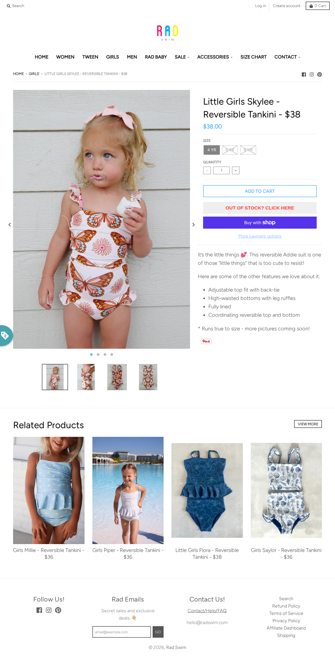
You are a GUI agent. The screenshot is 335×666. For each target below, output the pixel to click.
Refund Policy (286, 606)
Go (158, 632)
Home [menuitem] (41, 57)
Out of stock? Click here (260, 208)
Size (207, 140)
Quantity (212, 162)
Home (18, 74)
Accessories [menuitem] (213, 57)
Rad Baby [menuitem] (156, 57)
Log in (260, 5)
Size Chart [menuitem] (254, 57)
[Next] (193, 224)
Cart (320, 5)
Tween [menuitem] (90, 57)
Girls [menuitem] (112, 57)
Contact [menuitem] (286, 57)
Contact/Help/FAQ (207, 610)
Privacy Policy (286, 620)
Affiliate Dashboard (286, 628)
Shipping (286, 635)
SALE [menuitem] (180, 57)
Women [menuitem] (65, 57)
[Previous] (10, 224)
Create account (286, 5)
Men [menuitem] (132, 57)
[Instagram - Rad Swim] (311, 73)
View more (308, 424)
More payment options (259, 236)
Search (286, 598)
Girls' (34, 74)
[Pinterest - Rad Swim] (319, 73)
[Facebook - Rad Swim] (304, 73)
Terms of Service (286, 613)
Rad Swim (176, 647)
